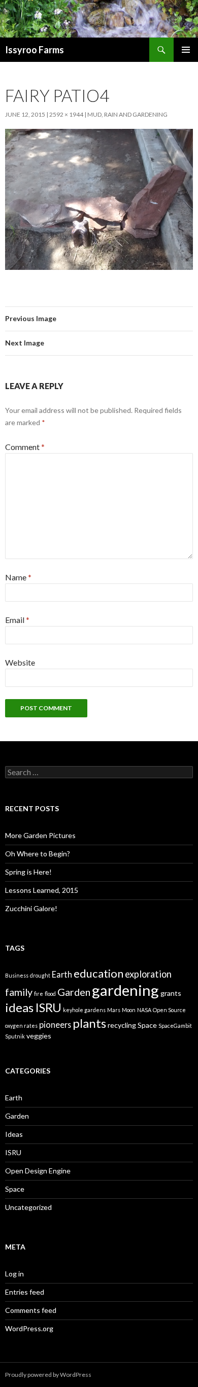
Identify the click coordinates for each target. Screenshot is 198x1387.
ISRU (48, 1007)
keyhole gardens (84, 1010)
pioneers (55, 1024)
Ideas (14, 1134)
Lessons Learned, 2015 (41, 890)
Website (20, 662)
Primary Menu (186, 50)
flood (50, 993)
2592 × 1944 (66, 114)
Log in (14, 1273)
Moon (129, 1010)
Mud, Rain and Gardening (127, 114)
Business (16, 975)
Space (147, 1025)
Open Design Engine (38, 1170)
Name (18, 577)
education (98, 973)
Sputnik (15, 1036)
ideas (19, 1007)
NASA (144, 1010)
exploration (148, 974)
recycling (122, 1025)
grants (170, 993)
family (18, 992)
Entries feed (24, 1292)
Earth (62, 974)
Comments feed (30, 1310)
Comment (25, 447)
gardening (125, 990)
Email (17, 620)
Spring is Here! (28, 872)
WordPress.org (29, 1328)
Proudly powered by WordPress (48, 1374)
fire (38, 993)
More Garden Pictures (40, 835)
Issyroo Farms (34, 49)
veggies (38, 1035)
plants (89, 1023)
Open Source (169, 1010)
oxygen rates (21, 1025)
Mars (113, 1010)
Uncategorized (28, 1207)
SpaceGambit (175, 1025)
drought (40, 975)
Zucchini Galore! (31, 908)
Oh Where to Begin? (37, 853)
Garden (73, 992)
